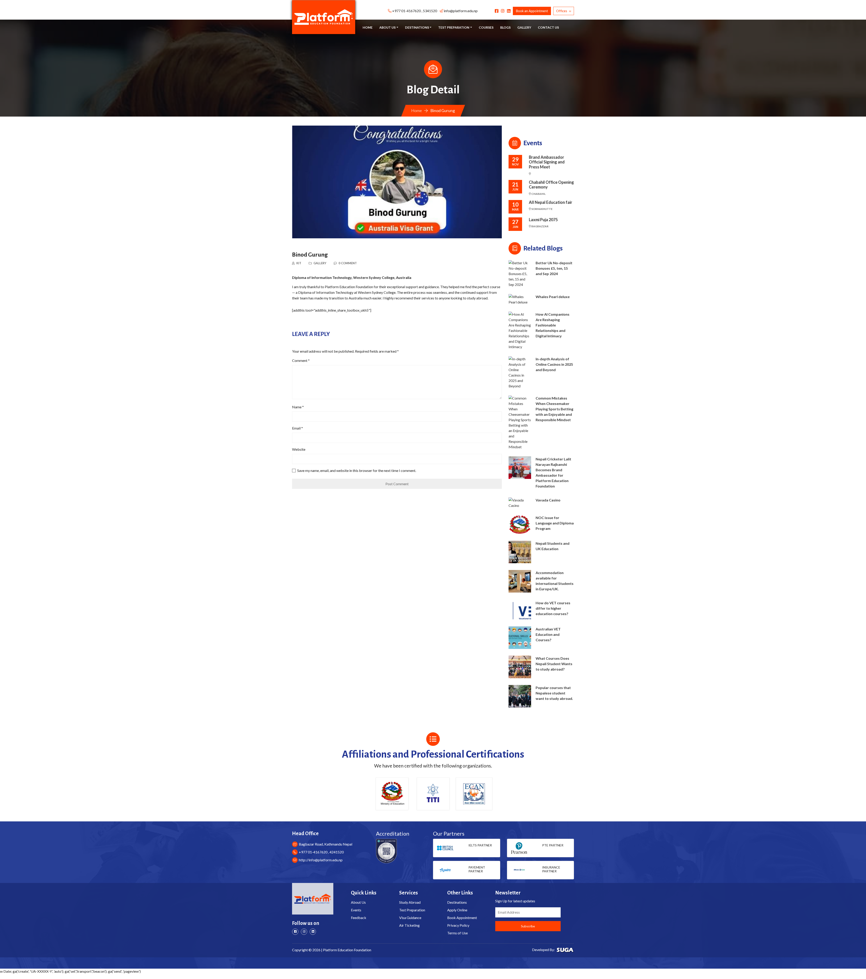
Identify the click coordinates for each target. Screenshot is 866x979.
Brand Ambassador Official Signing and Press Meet (547, 162)
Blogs (505, 27)
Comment (301, 360)
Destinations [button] (417, 27)
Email (297, 428)
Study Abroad (410, 902)
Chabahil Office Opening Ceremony (551, 185)
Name (298, 407)
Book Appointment (462, 917)
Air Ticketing (409, 925)
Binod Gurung (310, 255)
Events (356, 910)
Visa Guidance (410, 917)
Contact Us (548, 27)
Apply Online (457, 910)
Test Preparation (412, 910)
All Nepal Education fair (550, 202)
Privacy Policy (458, 925)
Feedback (358, 917)
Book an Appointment (532, 11)
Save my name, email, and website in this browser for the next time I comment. (356, 470)
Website (298, 449)
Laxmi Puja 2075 (543, 219)
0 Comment (348, 263)
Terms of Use (457, 933)
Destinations (457, 902)
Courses (486, 27)
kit (298, 263)
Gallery (524, 27)
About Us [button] (387, 27)
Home (368, 27)
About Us (358, 902)
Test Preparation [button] (453, 27)
